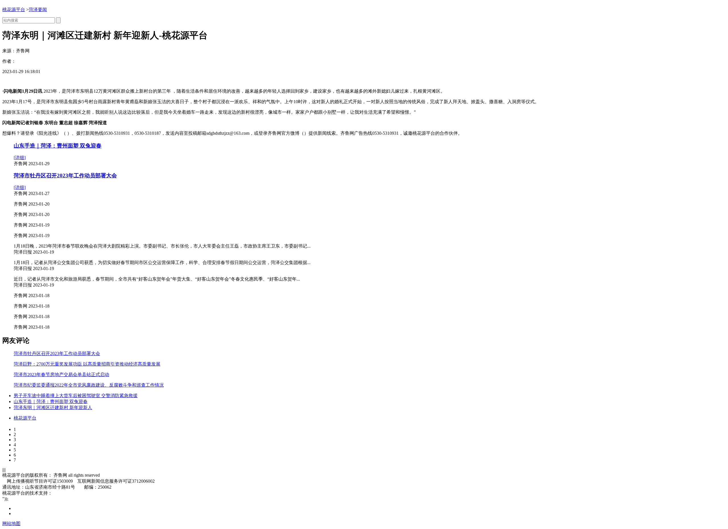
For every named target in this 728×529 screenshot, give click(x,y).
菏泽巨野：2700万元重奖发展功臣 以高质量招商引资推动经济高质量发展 (87, 364)
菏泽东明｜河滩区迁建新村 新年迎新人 (53, 407)
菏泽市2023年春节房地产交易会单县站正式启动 (61, 374)
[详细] (20, 157)
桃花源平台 (13, 9)
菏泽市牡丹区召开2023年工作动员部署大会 (65, 176)
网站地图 (11, 523)
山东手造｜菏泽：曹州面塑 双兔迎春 (58, 146)
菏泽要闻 (38, 9)
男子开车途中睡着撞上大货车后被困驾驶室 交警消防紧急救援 (76, 395)
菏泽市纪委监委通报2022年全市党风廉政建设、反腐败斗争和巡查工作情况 (89, 385)
